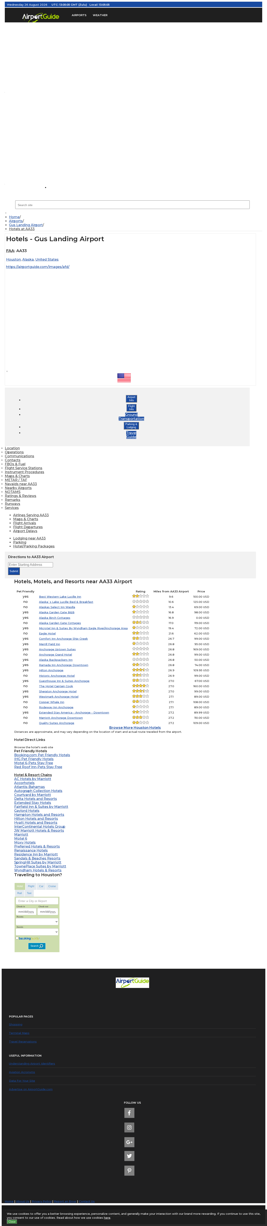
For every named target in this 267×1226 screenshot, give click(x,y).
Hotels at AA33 (22, 229)
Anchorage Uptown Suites (57, 649)
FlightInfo (131, 408)
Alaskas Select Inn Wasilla (57, 607)
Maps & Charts (17, 476)
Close (12, 1221)
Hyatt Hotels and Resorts (35, 823)
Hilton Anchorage (51, 670)
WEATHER (100, 15)
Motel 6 (20, 838)
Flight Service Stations (23, 468)
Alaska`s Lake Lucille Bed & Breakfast (66, 601)
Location (12, 448)
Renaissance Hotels (31, 850)
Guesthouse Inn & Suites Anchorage (64, 681)
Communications (19, 456)
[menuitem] (135, 217)
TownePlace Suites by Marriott (40, 866)
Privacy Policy (42, 1201)
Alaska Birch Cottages (54, 617)
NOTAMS (12, 492)
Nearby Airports (18, 488)
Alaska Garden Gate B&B (56, 612)
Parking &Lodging (131, 426)
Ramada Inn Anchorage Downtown (63, 665)
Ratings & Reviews (20, 496)
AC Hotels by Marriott (32, 779)
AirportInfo (131, 399)
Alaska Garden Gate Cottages (60, 623)
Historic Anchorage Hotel (57, 675)
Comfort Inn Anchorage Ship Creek (63, 638)
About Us (22, 1201)
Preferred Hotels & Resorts (37, 846)
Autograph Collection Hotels (38, 791)
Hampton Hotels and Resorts (39, 815)
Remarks (12, 500)
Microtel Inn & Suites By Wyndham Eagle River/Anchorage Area (83, 628)
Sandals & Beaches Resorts (37, 858)
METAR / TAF (16, 480)
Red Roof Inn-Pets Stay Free (38, 767)
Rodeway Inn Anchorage (56, 707)
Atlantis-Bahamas (29, 787)
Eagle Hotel (47, 633)
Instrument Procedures (24, 472)
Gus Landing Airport (26, 225)
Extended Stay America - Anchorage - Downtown (74, 712)
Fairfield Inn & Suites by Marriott (41, 807)
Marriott (21, 835)
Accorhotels (24, 783)
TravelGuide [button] (131, 435)
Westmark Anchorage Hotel (58, 696)
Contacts (12, 460)
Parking (19, 542)
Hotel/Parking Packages (34, 546)
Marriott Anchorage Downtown (61, 717)
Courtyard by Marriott (32, 795)
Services (12, 508)
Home (14, 217)
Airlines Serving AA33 (31, 515)
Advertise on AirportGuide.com (31, 1089)
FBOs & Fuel (15, 464)
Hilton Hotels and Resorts (36, 819)
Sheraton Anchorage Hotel (58, 691)
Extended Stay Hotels (32, 803)
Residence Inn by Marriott (36, 854)
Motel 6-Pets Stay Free (33, 763)
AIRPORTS (79, 15)
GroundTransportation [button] (131, 417)
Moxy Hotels (25, 842)
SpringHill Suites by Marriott (37, 862)
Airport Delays (25, 531)
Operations (14, 452)
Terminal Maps (19, 1033)
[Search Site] (57, 188)
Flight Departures (28, 527)
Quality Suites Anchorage (56, 723)
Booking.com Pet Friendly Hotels (42, 755)
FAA (10, 250)
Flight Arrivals (24, 523)
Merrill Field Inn (49, 644)
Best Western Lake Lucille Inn (60, 596)
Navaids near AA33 (21, 484)
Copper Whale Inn (51, 702)
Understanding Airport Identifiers (32, 1063)
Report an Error (65, 1201)
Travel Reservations (23, 1041)
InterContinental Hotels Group (39, 827)
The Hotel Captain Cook (56, 686)
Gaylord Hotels (26, 811)
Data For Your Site (22, 1080)
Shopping (15, 1024)
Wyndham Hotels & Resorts (38, 870)
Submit (14, 571)
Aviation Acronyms (22, 1072)
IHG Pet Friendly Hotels (34, 759)
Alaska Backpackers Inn (56, 659)
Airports (16, 221)
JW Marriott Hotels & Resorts (39, 831)
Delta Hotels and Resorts (35, 799)
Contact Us (87, 1201)
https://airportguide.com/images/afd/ (37, 267)
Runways (12, 504)
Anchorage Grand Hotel (55, 654)
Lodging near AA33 (29, 538)
